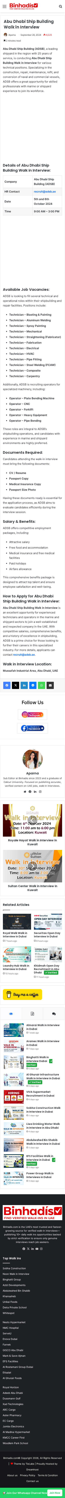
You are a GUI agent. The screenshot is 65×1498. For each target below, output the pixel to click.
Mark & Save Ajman (14, 1355)
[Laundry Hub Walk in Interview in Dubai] (17, 954)
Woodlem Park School (15, 1443)
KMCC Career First (14, 1437)
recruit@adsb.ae (45, 191)
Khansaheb (9, 1296)
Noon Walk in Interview (16, 1273)
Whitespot (8, 1313)
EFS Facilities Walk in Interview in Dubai (40, 1159)
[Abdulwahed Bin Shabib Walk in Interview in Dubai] (14, 1145)
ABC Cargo (9, 1409)
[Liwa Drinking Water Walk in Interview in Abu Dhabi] (14, 1129)
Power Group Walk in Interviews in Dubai (40, 1175)
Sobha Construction (14, 1268)
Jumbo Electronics (13, 1426)
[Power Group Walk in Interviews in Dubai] (14, 1178)
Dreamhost (32, 1469)
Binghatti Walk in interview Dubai (39, 1060)
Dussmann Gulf (11, 1398)
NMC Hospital (11, 1327)
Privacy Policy (27, 1475)
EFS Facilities (10, 1361)
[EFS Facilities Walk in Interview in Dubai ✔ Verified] (14, 1161)
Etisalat (7, 1372)
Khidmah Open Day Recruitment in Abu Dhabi (46, 969)
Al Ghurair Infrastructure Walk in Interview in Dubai (43, 1078)
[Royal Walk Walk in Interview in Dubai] (17, 922)
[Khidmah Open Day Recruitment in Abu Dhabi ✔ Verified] (48, 954)
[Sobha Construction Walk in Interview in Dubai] (14, 1113)
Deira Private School (15, 1307)
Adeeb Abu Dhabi (13, 1392)
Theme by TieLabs (24, 1463)
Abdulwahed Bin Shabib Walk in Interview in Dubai (43, 1142)
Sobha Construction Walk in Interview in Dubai (43, 1109)
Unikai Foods (10, 1301)
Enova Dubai (10, 1339)
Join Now (54, 1492)
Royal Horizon (11, 1387)
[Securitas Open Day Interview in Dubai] (48, 922)
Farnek (7, 1344)
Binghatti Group (12, 1279)
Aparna (12, 35)
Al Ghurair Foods (12, 1378)
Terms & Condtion (48, 1475)
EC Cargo (8, 1420)
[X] (28, 1249)
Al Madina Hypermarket (16, 1432)
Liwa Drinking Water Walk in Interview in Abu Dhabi (43, 1126)
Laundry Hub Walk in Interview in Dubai (16, 967)
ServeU (7, 1333)
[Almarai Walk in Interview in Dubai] (14, 1030)
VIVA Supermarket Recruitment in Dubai (40, 1093)
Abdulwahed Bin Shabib (16, 1290)
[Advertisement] (32, 130)
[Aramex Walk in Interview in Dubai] (14, 1046)
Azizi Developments (14, 1285)
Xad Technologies (13, 1404)
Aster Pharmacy (12, 1415)
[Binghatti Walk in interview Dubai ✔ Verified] (14, 1062)
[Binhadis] (23, 6)
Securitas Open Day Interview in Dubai (47, 934)
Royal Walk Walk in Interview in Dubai (15, 934)
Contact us (32, 1481)
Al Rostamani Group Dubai (18, 1367)
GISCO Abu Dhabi (13, 1350)
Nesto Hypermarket (14, 1322)
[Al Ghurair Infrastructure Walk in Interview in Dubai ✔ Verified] (14, 1079)
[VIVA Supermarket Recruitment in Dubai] (14, 1097)
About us (12, 1475)
